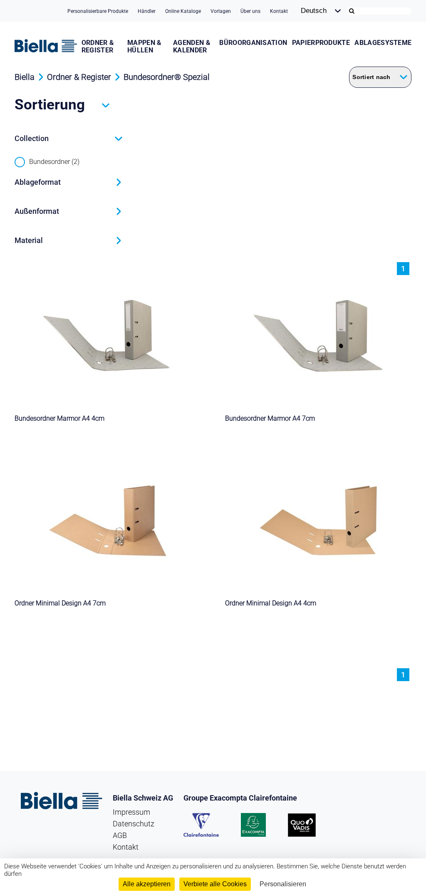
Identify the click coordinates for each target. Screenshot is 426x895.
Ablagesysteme (382, 43)
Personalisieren (283, 884)
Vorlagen (221, 11)
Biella (25, 77)
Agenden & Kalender (192, 46)
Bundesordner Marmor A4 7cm (270, 418)
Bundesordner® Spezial (167, 77)
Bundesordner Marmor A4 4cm (59, 418)
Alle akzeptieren (147, 884)
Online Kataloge (183, 11)
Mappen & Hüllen (144, 46)
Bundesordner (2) (54, 162)
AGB (120, 835)
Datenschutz (133, 823)
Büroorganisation (253, 43)
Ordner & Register (98, 46)
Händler (147, 11)
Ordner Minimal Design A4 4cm (270, 603)
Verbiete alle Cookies (215, 884)
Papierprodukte (321, 43)
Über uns (250, 11)
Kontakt (279, 11)
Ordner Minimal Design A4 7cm (60, 603)
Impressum (131, 812)
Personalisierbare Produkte (97, 11)
